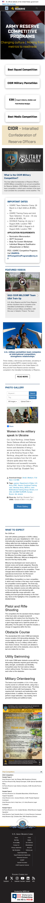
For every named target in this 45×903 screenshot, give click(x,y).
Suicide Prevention (22, 862)
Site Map (16, 840)
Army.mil (29, 847)
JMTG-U (27, 487)
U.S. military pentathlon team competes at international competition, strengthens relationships (22, 354)
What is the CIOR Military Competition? (17, 176)
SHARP (22, 860)
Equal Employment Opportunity (22, 855)
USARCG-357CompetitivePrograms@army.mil (22, 256)
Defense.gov (29, 850)
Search (32, 393)
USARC (10, 347)
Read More (22, 376)
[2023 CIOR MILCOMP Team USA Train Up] (22, 281)
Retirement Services (22, 857)
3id (16, 494)
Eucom (11, 494)
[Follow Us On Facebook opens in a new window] (6, 879)
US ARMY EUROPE (19, 492)
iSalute (29, 840)
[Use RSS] (33, 879)
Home (16, 837)
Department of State (27, 483)
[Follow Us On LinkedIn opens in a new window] (28, 879)
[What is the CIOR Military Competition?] (22, 159)
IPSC (15, 485)
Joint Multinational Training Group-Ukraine (22, 488)
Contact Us (16, 845)
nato (10, 487)
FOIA (29, 837)
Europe (29, 492)
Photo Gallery (22, 506)
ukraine (20, 494)
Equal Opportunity (22, 852)
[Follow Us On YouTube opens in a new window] (22, 879)
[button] (10, 4)
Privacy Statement (16, 847)
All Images (12, 401)
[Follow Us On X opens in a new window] (11, 879)
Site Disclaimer (16, 850)
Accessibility (16, 842)
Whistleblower (29, 845)
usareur (16, 483)
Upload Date (25, 401)
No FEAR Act (29, 842)
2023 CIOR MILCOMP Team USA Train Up (21, 297)
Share (11, 426)
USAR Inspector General (22, 865)
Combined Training (30, 485)
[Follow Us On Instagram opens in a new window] (17, 879)
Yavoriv (20, 485)
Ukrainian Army (18, 487)
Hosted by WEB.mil (21, 891)
